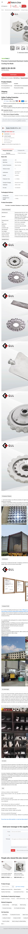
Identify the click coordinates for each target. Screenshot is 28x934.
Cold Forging (14, 904)
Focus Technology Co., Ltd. (17, 928)
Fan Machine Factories (15, 914)
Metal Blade (4, 914)
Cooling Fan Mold (17, 918)
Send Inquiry (13, 74)
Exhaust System (17, 889)
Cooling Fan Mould (6, 918)
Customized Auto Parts (19, 891)
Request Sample (24, 78)
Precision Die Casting (6, 908)
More (2, 923)
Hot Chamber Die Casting (19, 908)
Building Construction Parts (7, 889)
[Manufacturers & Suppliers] (14, 2)
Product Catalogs (20, 886)
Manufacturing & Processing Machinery (12, 9)
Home (2, 9)
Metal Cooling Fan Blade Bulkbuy (19, 921)
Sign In (3, 144)
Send (13, 850)
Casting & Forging (24, 9)
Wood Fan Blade (5, 921)
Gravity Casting (5, 904)
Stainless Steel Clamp (5, 891)
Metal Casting (23, 904)
